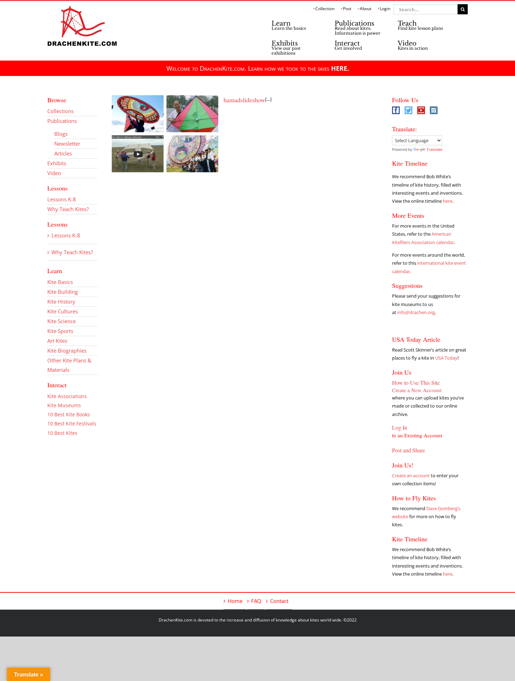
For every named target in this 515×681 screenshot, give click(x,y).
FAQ (256, 600)
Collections (60, 110)
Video (54, 172)
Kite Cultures (62, 311)
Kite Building (62, 291)
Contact (279, 600)
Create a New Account (416, 390)
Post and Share (408, 450)
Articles (63, 153)
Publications (62, 120)
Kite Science (61, 321)
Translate (434, 149)
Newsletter (67, 143)
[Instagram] (434, 110)
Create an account (411, 475)
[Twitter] (408, 110)
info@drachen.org (416, 312)
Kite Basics (60, 281)
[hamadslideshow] (165, 133)
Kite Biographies (67, 350)
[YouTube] (421, 110)
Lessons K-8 (61, 199)
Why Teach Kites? (68, 209)
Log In (399, 427)
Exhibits (56, 163)
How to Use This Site (416, 382)
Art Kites (57, 340)
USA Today (446, 358)
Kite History (61, 301)
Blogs (61, 133)
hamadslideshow (244, 100)
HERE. (340, 68)
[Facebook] (396, 110)
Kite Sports (60, 330)
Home (235, 600)
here (447, 201)
